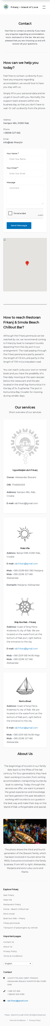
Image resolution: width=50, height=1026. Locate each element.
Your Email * (12, 168)
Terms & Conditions (12, 956)
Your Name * (13, 153)
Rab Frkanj (8, 895)
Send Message (19, 225)
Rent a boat (9, 914)
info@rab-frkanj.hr (13, 142)
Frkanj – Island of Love (24, 7)
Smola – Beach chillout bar (16, 909)
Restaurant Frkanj (12, 904)
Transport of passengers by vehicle (20, 928)
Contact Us (8, 942)
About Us (7, 947)
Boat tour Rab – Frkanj (14, 918)
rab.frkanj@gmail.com (26, 503)
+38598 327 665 (11, 133)
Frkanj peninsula (11, 923)
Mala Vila (7, 900)
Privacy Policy (10, 951)
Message (11, 182)
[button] (27, 263)
